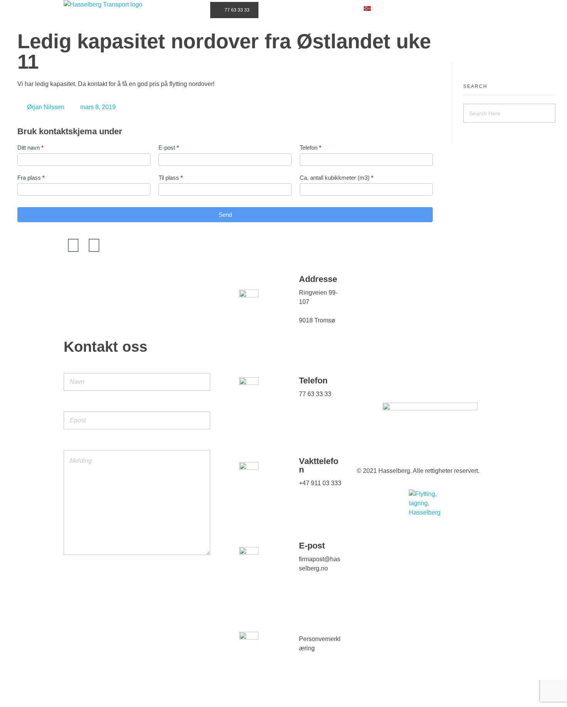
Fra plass (31, 177)
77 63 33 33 (315, 394)
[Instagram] (73, 245)
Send (225, 214)
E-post (169, 147)
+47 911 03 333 (320, 483)
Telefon (310, 147)
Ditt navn (30, 147)
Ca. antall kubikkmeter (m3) (336, 177)
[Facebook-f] (94, 245)
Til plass (171, 177)
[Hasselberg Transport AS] (141, 21)
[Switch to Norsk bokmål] (367, 8)
